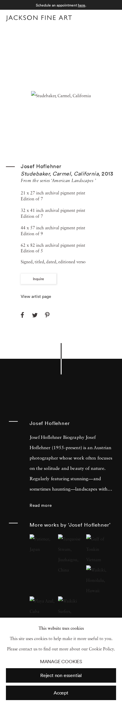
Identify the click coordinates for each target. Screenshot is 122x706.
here (81, 5)
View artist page (36, 296)
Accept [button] (61, 693)
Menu (110, 17)
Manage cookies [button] (61, 661)
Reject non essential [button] (61, 675)
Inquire (38, 278)
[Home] (39, 18)
